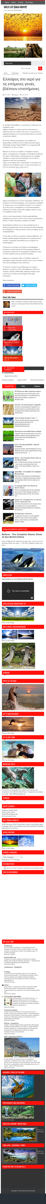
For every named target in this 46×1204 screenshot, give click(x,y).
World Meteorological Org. (10, 814)
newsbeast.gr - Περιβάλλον (13, 967)
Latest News (25, 94)
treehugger (5, 826)
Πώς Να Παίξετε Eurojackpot (12, 947)
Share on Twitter (31, 285)
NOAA (4, 824)
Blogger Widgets (39, 868)
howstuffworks (33, 826)
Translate (17, 860)
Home (7, 2)
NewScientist (6, 828)
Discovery (9, 824)
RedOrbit (40, 826)
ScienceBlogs (18, 826)
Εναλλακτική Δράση (10, 1010)
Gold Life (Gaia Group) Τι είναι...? (26, 418)
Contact (20, 2)
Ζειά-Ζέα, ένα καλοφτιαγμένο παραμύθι (28, 405)
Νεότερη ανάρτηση (7, 380)
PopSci (11, 826)
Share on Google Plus (14, 291)
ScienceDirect (21, 824)
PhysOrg (25, 826)
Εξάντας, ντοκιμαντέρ (11, 1023)
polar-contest (8, 986)
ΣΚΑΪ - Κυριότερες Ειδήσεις (13, 1036)
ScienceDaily (34, 824)
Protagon (7, 972)
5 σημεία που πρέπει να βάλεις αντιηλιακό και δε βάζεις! (20, 959)
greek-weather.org (10, 957)
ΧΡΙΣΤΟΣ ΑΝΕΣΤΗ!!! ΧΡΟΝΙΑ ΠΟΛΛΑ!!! (23, 998)
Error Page (29, 2)
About (14, 2)
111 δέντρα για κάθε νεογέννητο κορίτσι (28, 391)
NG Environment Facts (9, 816)
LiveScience (14, 828)
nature (41, 824)
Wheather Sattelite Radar (9, 810)
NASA (15, 824)
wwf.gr (6, 985)
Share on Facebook (13, 285)
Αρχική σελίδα (22, 380)
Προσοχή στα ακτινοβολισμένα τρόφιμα (28, 431)
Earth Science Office (8, 812)
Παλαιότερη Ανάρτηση (37, 380)
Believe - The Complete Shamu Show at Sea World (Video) (22, 535)
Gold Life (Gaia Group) (15, 7)
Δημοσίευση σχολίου (11, 376)
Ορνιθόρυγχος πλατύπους (23, 513)
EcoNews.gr (8, 946)
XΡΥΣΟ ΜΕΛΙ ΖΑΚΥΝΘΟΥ (12, 996)
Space (28, 824)
